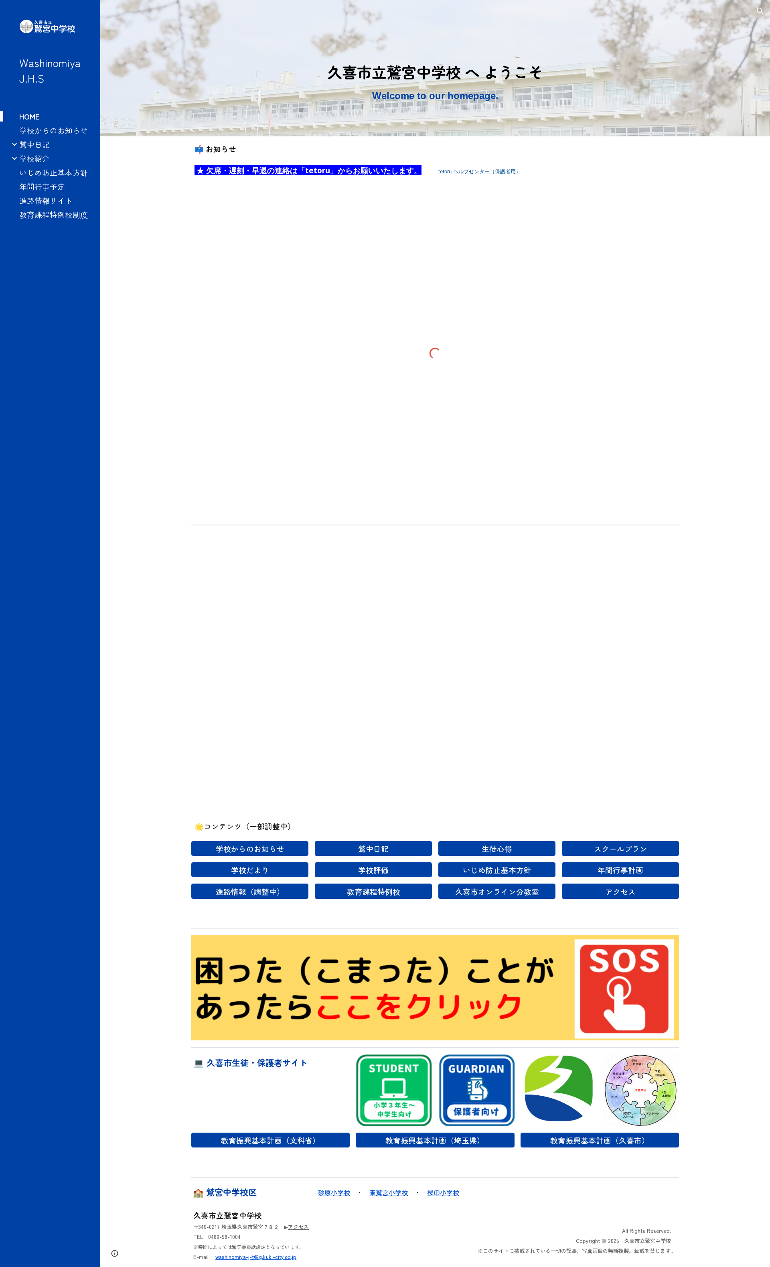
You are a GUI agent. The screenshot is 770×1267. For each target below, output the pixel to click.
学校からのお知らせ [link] (53, 130)
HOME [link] (29, 116)
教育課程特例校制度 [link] (53, 214)
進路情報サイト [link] (46, 200)
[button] (760, 11)
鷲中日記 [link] (34, 144)
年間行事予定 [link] (42, 186)
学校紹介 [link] (34, 158)
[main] (435, 79)
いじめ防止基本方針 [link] (53, 172)
